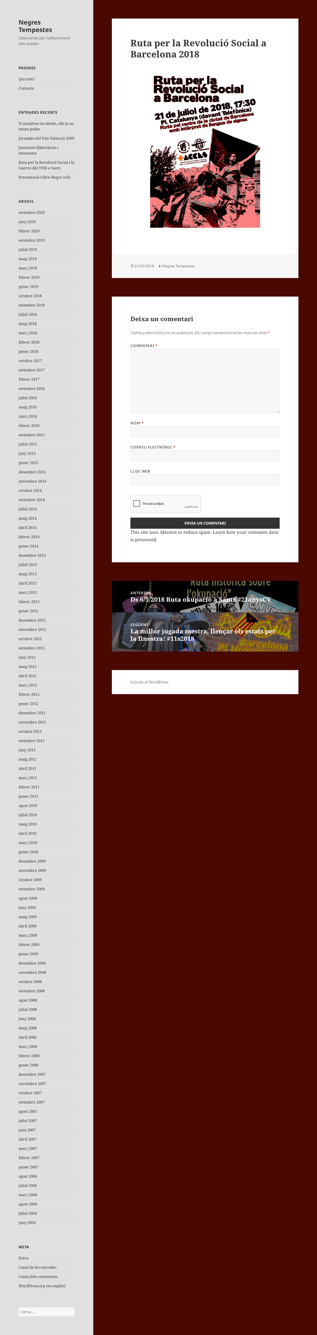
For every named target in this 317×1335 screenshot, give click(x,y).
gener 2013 (28, 611)
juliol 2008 (28, 1009)
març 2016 (28, 416)
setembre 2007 (32, 1102)
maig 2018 (28, 323)
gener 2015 (28, 462)
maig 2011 (28, 759)
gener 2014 (28, 546)
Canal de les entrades (37, 1267)
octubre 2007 (30, 1092)
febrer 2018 (29, 342)
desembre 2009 (32, 861)
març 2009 (28, 935)
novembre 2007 (32, 1083)
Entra (24, 1258)
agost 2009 (28, 898)
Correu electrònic (152, 447)
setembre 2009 (32, 889)
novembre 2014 (32, 481)
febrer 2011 (29, 787)
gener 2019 (28, 286)
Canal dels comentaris (38, 1276)
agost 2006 (28, 1176)
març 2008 (28, 1046)
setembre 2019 (32, 240)
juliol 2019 (28, 249)
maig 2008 (28, 1028)
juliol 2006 (28, 1185)
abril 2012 (27, 675)
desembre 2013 (32, 555)
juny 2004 (27, 1222)
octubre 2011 (30, 731)
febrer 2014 (29, 536)
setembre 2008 (32, 990)
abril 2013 (27, 583)
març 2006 (28, 1194)
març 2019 (28, 268)
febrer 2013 (29, 601)
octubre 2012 (30, 638)
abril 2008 (27, 1037)
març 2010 (28, 842)
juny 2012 (27, 657)
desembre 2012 (32, 620)
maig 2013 (28, 573)
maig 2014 (28, 518)
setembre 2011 (32, 740)
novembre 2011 (32, 722)
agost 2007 (28, 1111)
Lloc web (140, 471)
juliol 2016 (28, 397)
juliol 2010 (28, 814)
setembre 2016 (32, 388)
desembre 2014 (32, 472)
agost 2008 (28, 1000)
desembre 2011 (32, 712)
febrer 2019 (29, 277)
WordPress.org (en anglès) (42, 1285)
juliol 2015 (28, 444)
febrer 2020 (29, 231)
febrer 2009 (29, 944)
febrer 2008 (29, 1055)
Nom (137, 423)
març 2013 (28, 592)
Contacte (26, 88)
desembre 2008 (32, 963)
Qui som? (27, 79)
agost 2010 (28, 805)
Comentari (143, 345)
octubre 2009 (30, 879)
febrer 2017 (29, 379)
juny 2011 (27, 750)
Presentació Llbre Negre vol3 (44, 177)
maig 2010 (28, 824)
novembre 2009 (32, 870)
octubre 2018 (30, 295)
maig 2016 (28, 407)
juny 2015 (27, 453)
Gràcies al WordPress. (149, 682)
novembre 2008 (32, 972)
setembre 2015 (32, 434)
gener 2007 (28, 1167)
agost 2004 (28, 1204)
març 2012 (28, 685)
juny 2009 (27, 907)
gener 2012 (28, 703)
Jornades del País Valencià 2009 (46, 138)
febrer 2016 (29, 425)
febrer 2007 (29, 1157)
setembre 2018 (32, 305)
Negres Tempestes (35, 26)
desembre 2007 (32, 1074)
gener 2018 (28, 351)
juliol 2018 (28, 314)
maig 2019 (28, 258)
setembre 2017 (32, 370)
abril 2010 (27, 833)
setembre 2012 (32, 648)
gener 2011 (28, 796)
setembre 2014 (32, 499)
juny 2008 (27, 1018)
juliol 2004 (28, 1213)
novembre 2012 (32, 629)
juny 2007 (27, 1130)
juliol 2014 (28, 509)
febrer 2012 (29, 694)
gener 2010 (28, 851)
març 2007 (28, 1148)
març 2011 (28, 777)
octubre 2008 (30, 981)
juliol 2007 (28, 1120)
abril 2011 (27, 768)
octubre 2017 (30, 360)
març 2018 (28, 332)
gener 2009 (28, 953)
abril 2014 (27, 527)
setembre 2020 (32, 212)
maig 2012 (28, 666)
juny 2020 (27, 221)
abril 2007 (27, 1139)
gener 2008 (28, 1065)
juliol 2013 (28, 564)
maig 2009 (28, 916)
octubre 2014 (30, 490)
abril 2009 (27, 926)
